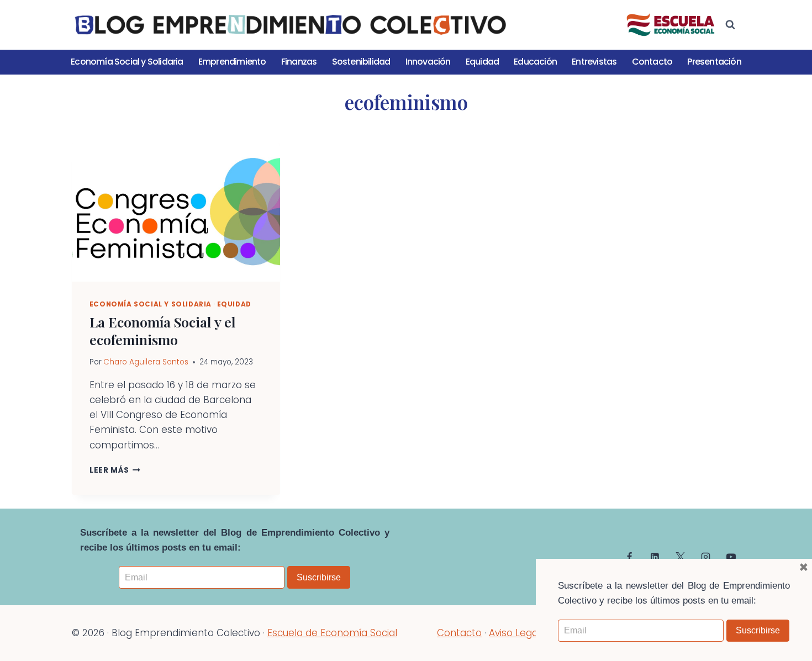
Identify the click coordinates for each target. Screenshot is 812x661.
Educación (535, 61)
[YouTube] (730, 556)
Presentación (714, 61)
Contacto (652, 61)
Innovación (428, 61)
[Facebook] (629, 556)
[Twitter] (680, 556)
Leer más (114, 470)
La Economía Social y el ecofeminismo (162, 331)
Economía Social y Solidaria (127, 61)
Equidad (482, 61)
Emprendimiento (232, 61)
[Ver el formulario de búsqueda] (730, 25)
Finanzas (299, 61)
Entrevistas (594, 61)
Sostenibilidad (361, 61)
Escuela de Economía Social (332, 632)
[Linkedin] (655, 556)
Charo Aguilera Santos (145, 362)
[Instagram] (705, 556)
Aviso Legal (514, 632)
